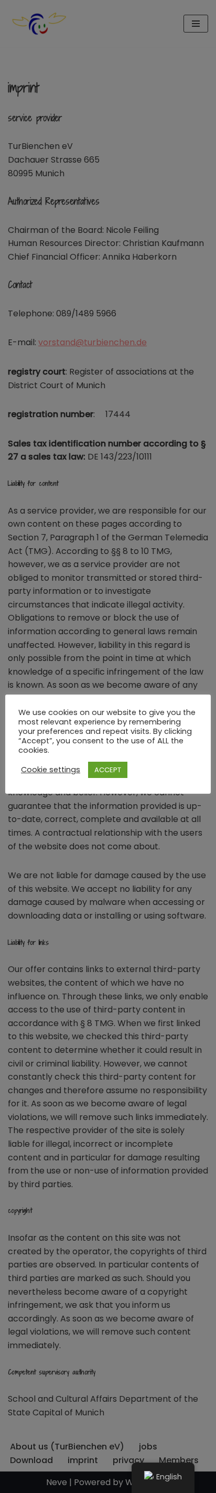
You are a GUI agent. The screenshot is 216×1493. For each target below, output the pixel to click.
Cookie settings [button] (50, 769)
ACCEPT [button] (107, 770)
